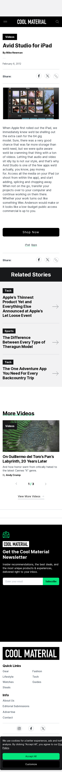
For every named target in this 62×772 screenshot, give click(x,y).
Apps (34, 244)
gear (6, 671)
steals (6, 687)
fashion (37, 671)
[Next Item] (45, 484)
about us (8, 700)
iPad (27, 244)
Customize (31, 764)
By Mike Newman (13, 52)
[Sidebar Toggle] (5, 22)
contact (8, 717)
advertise (9, 712)
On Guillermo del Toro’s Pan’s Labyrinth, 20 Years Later (28, 459)
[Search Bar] (57, 22)
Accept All (31, 756)
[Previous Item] (16, 484)
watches (8, 682)
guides (36, 682)
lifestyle (8, 676)
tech (35, 676)
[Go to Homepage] (32, 22)
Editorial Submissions (16, 706)
